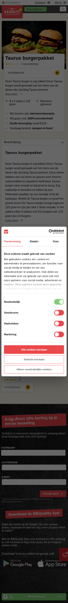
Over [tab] (56, 241)
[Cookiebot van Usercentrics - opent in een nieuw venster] (49, 231)
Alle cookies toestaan (34, 349)
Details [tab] (34, 241)
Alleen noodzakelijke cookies (34, 369)
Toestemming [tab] (12, 241)
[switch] (59, 312)
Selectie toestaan (34, 359)
